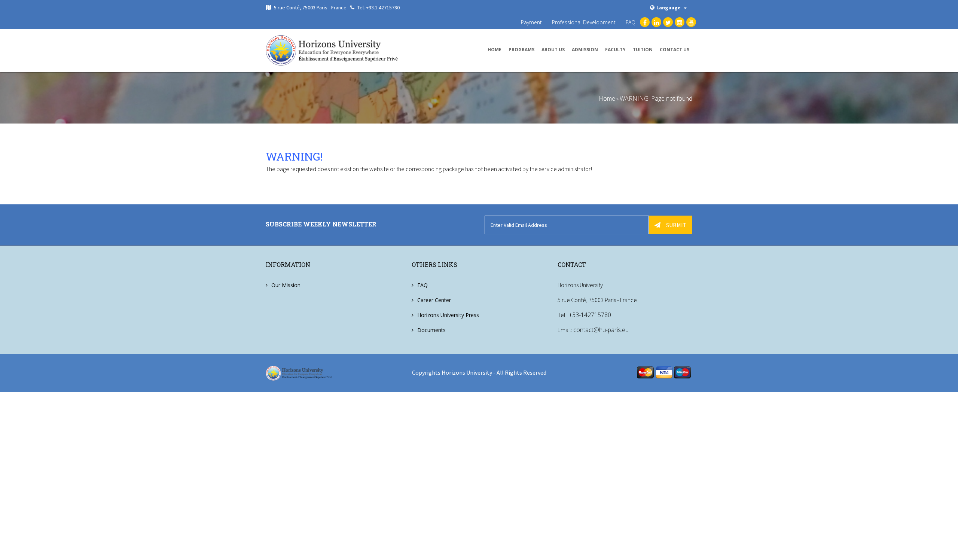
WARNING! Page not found (656, 98)
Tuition (643, 49)
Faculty (615, 49)
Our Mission (285, 285)
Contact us (674, 49)
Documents (431, 330)
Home (494, 49)
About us (553, 49)
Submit (676, 225)
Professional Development (584, 22)
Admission (585, 49)
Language (669, 7)
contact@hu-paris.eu (601, 330)
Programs (521, 49)
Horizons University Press (448, 315)
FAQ (630, 22)
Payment (531, 22)
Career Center (434, 300)
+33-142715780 (590, 315)
